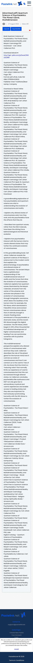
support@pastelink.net (16, 624)
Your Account (16, 635)
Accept (16, 649)
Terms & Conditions (16, 660)
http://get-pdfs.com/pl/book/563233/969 (16, 56)
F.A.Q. (16, 637)
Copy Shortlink (16, 29)
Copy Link (6, 29)
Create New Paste (17, 633)
